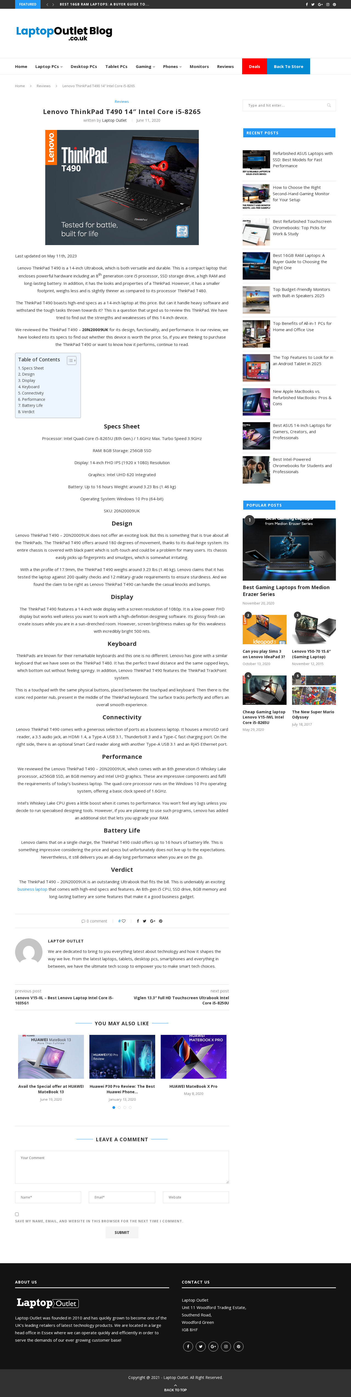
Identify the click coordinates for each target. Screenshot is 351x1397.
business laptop (32, 889)
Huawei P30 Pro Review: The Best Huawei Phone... (122, 1089)
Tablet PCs (116, 66)
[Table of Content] (72, 360)
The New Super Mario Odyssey (313, 714)
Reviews (225, 66)
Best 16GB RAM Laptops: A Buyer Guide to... (104, 4)
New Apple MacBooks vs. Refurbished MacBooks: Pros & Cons (302, 397)
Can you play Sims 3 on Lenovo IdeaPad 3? (264, 654)
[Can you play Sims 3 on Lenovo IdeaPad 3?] (265, 629)
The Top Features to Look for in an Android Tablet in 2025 (303, 360)
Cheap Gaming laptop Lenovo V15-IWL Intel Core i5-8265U (264, 717)
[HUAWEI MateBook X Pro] (194, 1057)
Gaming (143, 66)
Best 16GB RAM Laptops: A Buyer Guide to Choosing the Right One (300, 261)
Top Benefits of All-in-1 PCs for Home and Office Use (302, 326)
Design (28, 374)
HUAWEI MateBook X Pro (193, 1086)
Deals (254, 66)
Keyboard (30, 386)
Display (28, 380)
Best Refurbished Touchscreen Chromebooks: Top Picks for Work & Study (302, 227)
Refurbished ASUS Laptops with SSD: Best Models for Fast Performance (303, 159)
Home (21, 66)
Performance (33, 399)
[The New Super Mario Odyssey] (314, 690)
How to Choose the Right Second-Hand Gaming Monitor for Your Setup (301, 193)
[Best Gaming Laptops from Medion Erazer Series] (289, 549)
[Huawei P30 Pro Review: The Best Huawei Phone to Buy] (122, 1057)
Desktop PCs (84, 66)
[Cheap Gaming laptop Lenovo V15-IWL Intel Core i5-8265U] (265, 690)
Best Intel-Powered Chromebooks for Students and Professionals (302, 465)
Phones (170, 66)
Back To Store (288, 66)
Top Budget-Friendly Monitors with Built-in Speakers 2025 (301, 292)
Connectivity (33, 393)
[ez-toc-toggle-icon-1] (69, 360)
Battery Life (32, 405)
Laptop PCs (47, 66)
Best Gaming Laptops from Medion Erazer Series (286, 590)
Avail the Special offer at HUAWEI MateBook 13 (51, 1089)
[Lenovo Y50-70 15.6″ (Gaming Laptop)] (314, 629)
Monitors (199, 66)
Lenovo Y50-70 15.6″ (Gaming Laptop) (311, 654)
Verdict (28, 411)
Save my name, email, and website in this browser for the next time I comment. (99, 1221)
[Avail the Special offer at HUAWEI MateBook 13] (51, 1057)
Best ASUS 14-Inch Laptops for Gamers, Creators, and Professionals (302, 431)
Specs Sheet (33, 368)
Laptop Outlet (114, 120)
